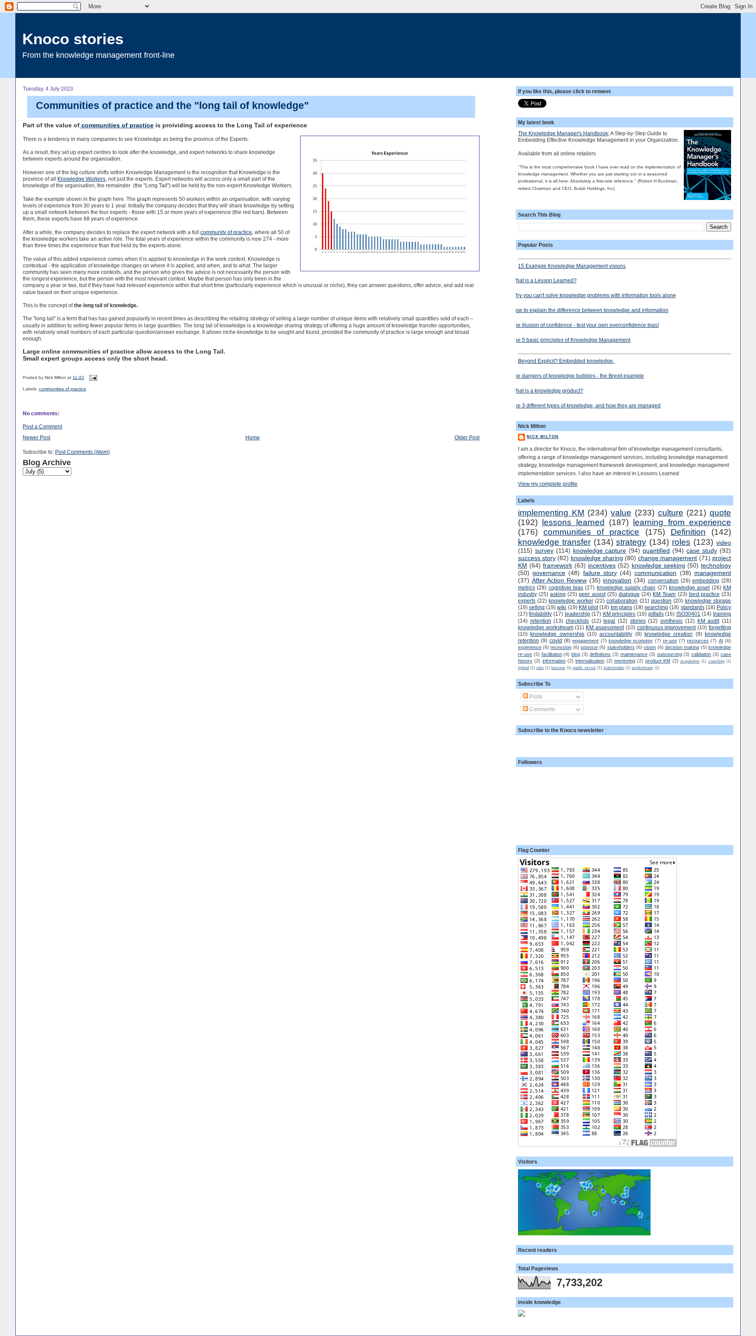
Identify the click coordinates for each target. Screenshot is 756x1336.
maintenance (634, 654)
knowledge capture (599, 550)
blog (575, 654)
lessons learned (573, 522)
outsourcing (669, 654)
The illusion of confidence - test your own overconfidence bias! (585, 325)
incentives (602, 565)
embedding (705, 580)
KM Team (664, 594)
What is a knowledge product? (547, 390)
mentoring (624, 660)
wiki (561, 607)
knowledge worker (571, 600)
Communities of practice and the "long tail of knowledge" (172, 105)
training (722, 614)
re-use (670, 640)
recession (560, 647)
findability (540, 614)
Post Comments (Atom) (82, 452)
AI (721, 640)
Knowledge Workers (81, 179)
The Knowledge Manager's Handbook (563, 133)
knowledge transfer (554, 542)
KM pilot (588, 607)
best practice (704, 594)
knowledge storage (708, 600)
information (554, 660)
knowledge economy (631, 640)
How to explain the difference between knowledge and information (589, 310)
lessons (558, 668)
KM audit (708, 621)
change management (667, 557)
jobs (540, 668)
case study (701, 550)
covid (556, 640)
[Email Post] (92, 377)
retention (540, 621)
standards (692, 607)
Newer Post (36, 437)
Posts (535, 696)
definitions (600, 654)
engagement (585, 640)
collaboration (621, 600)
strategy (631, 542)
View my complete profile (548, 484)
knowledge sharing (597, 557)
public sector (584, 668)
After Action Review (559, 580)
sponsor (589, 647)
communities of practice (117, 125)
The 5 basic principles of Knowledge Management (570, 340)
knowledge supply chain (626, 587)
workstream (642, 668)
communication (655, 572)
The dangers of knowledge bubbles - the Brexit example (577, 376)
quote (720, 512)
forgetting (720, 627)
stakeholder (613, 668)
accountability (615, 634)
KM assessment (605, 627)
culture (670, 512)
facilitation (552, 654)
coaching (716, 661)
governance (548, 572)
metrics (526, 587)
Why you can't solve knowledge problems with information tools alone (593, 295)
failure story (600, 572)
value (621, 512)
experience (530, 647)
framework (557, 565)
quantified (656, 550)
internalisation (589, 660)
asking (558, 594)
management (712, 572)
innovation (617, 580)
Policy (724, 607)
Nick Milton (543, 437)
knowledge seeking (658, 565)
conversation (663, 580)
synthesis (671, 621)
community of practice (226, 232)
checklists (577, 621)
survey (544, 550)
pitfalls (656, 614)
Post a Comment (42, 426)
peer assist (592, 594)
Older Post (467, 437)
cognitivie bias (566, 587)
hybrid (523, 668)
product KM (657, 660)
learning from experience (682, 522)
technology (716, 565)
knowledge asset (689, 587)
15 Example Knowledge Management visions (572, 266)
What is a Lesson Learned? (544, 280)
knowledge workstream (546, 627)
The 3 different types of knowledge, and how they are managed (586, 405)
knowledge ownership (557, 634)
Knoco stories (72, 38)
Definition (688, 532)
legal (609, 621)
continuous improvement (666, 627)
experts (527, 600)
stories (638, 621)
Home (252, 437)
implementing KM (551, 512)
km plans (621, 607)
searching (656, 607)
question (661, 600)
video (723, 542)
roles (681, 542)
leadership (577, 614)
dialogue (629, 594)
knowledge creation (668, 634)
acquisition (690, 661)
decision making (682, 647)
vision (650, 647)
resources (698, 640)
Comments (541, 709)
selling (537, 607)
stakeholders (621, 647)
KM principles (619, 614)
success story (537, 557)
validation (701, 654)
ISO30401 (688, 614)
